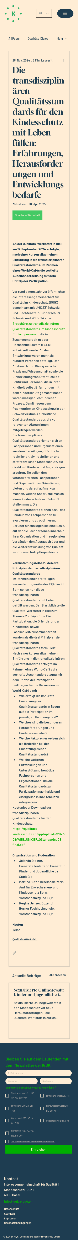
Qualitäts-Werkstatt (24, 939)
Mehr (60, 38)
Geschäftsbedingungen (17, 1222)
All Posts (14, 38)
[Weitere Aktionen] (63, 60)
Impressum (10, 1218)
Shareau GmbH (52, 1236)
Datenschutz (11, 1208)
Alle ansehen (57, 975)
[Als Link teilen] (14, 953)
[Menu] (65, 13)
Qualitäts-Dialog (38, 38)
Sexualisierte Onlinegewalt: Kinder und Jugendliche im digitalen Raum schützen (39, 992)
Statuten (9, 1213)
